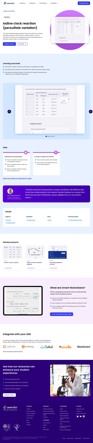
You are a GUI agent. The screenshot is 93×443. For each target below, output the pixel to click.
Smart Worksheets (30, 411)
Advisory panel (63, 411)
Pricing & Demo (83, 3)
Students (45, 417)
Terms (64, 438)
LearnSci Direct (30, 415)
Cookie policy (78, 438)
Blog (44, 427)
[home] (9, 3)
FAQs (27, 420)
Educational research (65, 421)
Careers (45, 425)
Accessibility (46, 429)
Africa (61, 423)
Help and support (81, 413)
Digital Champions (64, 415)
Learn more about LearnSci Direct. (13, 351)
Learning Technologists (48, 411)
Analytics (28, 424)
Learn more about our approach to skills (17, 179)
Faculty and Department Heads (49, 414)
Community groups (64, 413)
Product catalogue (30, 413)
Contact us (79, 411)
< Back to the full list (9, 11)
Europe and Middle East (65, 429)
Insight (61, 409)
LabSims (28, 409)
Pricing (28, 422)
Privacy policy (86, 438)
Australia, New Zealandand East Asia (65, 426)
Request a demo (9, 44)
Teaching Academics (48, 409)
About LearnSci (46, 422)
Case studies (29, 418)
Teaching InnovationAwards (64, 418)
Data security (70, 438)
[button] (23, 3)
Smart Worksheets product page (61, 314)
